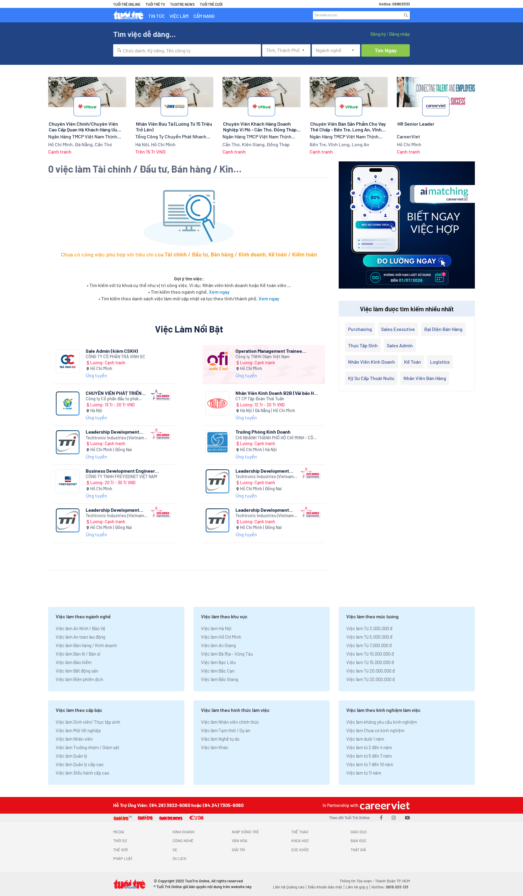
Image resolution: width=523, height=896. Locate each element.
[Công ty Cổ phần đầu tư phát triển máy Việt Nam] (68, 403)
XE (175, 849)
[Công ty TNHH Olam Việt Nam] (217, 361)
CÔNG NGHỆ (183, 840)
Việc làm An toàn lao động (80, 637)
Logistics (440, 362)
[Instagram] (394, 817)
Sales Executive (398, 329)
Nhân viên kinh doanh (371, 362)
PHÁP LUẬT (123, 858)
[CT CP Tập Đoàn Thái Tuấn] (217, 403)
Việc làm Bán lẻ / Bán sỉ (78, 653)
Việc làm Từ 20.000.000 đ (370, 670)
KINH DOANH (183, 831)
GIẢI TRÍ (238, 849)
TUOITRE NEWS (182, 4)
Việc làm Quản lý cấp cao (80, 764)
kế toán (412, 362)
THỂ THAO (299, 831)
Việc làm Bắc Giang (219, 679)
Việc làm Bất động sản (77, 670)
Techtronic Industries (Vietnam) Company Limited (115, 438)
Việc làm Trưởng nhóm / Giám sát (87, 747)
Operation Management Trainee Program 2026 (268, 351)
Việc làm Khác (215, 747)
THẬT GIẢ (358, 849)
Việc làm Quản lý (71, 756)
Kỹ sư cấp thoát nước (371, 378)
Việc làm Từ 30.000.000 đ (370, 679)
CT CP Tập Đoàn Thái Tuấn (259, 398)
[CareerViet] (384, 805)
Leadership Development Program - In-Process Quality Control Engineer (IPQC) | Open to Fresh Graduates (116, 432)
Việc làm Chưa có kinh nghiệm (375, 730)
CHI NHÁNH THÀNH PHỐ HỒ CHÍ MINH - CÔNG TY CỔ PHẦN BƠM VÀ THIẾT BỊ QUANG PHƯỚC (277, 438)
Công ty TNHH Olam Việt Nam (262, 356)
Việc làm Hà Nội (216, 628)
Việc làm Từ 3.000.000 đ (369, 628)
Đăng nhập (399, 34)
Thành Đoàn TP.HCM (392, 880)
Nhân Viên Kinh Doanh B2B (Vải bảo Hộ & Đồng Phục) (276, 393)
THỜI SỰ (120, 840)
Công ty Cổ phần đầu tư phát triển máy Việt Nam (112, 399)
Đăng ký (378, 34)
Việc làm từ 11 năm (363, 772)
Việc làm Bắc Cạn (218, 670)
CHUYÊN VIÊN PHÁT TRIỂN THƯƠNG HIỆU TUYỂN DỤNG (115, 393)
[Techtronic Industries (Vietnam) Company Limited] (68, 442)
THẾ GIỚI (120, 849)
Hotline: (389, 886)
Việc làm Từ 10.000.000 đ (370, 653)
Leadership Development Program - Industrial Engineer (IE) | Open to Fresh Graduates (265, 471)
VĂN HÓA (239, 840)
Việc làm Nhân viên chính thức (230, 722)
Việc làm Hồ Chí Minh (221, 637)
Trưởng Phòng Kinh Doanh (263, 432)
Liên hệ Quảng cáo (288, 886)
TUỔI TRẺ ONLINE (126, 4)
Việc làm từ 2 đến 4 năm (369, 747)
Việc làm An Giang (218, 645)
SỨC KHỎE (300, 849)
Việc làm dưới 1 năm (365, 739)
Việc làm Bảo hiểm (73, 662)
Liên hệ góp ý (357, 886)
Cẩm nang (204, 16)
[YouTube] (407, 817)
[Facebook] (381, 817)
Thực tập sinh (363, 345)
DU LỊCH (179, 858)
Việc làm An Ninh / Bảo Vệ (80, 628)
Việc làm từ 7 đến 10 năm (369, 764)
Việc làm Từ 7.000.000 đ (369, 645)
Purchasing (360, 329)
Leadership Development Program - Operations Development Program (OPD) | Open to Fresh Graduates (266, 510)
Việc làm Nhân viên (74, 739)
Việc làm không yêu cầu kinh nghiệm (381, 722)
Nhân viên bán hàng (424, 378)
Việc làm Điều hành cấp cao (82, 772)
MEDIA (118, 831)
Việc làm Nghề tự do (220, 739)
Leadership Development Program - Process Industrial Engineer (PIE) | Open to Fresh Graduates (116, 510)
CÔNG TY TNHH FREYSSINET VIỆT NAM (121, 476)
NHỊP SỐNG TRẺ (245, 831)
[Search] (406, 15)
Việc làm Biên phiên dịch (79, 679)
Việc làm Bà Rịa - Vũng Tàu (227, 653)
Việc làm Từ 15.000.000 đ (370, 662)
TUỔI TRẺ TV (155, 4)
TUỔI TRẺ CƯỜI (211, 4)
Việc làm (179, 16)
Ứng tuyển (96, 375)
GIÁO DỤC (358, 831)
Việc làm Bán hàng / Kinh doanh (86, 645)
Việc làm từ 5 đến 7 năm (369, 756)
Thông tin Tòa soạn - (357, 880)
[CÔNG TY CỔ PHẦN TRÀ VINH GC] (67, 361)
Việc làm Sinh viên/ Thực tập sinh (88, 722)
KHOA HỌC (300, 840)
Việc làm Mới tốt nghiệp (78, 730)
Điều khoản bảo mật (325, 886)
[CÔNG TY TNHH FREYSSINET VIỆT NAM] (67, 481)
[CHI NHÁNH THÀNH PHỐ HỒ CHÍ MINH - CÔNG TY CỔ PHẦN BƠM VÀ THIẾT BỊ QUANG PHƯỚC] (217, 442)
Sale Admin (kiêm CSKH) (112, 351)
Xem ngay (219, 292)
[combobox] (187, 50)
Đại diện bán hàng (443, 329)
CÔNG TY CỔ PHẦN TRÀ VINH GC (115, 356)
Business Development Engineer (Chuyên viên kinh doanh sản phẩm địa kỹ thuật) (126, 471)
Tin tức (156, 16)
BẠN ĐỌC (358, 840)
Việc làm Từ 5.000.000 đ (369, 637)
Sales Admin (400, 345)
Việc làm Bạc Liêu (218, 662)
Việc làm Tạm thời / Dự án (225, 730)
